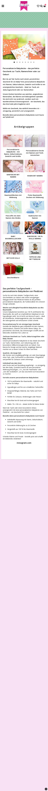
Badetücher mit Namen (35, 217)
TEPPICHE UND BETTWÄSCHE (35, 258)
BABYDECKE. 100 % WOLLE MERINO (35, 237)
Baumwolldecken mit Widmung (13, 196)
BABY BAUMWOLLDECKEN (13, 237)
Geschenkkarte (13, 277)
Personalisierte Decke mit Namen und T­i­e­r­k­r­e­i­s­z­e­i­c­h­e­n (35, 152)
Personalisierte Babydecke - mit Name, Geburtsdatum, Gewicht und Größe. (13, 152)
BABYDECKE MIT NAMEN (13, 175)
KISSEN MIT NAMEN (35, 176)
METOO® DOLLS (13, 258)
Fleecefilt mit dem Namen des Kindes (13, 217)
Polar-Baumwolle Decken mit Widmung (35, 196)
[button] (38, 6)
